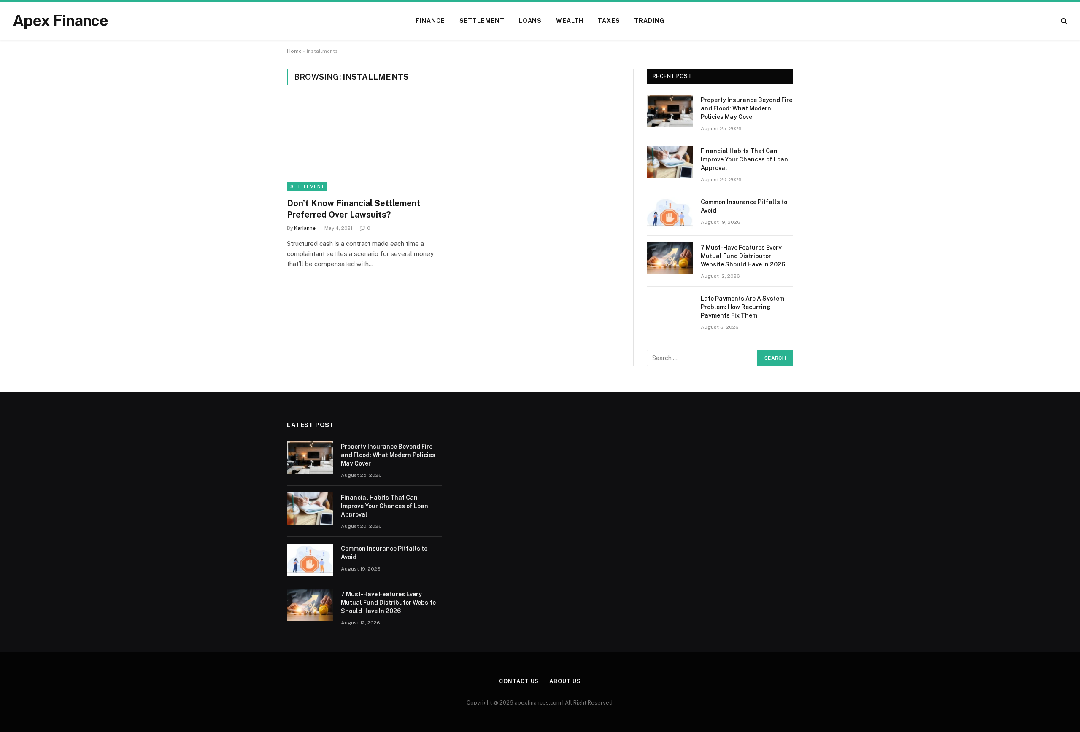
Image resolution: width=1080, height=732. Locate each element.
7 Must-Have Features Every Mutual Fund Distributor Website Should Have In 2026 (743, 256)
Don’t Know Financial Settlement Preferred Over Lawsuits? (354, 209)
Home (294, 51)
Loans (530, 20)
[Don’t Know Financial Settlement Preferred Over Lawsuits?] (366, 146)
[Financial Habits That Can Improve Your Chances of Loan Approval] (670, 162)
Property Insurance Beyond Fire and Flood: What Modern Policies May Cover (746, 108)
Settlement (482, 20)
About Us (564, 681)
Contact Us (519, 681)
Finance (430, 20)
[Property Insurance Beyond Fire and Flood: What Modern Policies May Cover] (670, 111)
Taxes (609, 20)
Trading (649, 20)
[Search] (1063, 20)
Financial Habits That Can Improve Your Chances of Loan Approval (744, 159)
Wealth (569, 20)
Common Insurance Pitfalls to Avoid (744, 206)
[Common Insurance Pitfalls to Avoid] (670, 213)
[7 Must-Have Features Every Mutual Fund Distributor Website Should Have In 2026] (670, 258)
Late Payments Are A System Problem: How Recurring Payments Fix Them (742, 307)
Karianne (305, 228)
